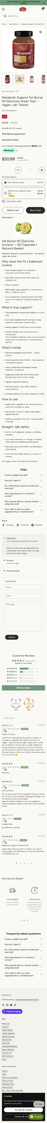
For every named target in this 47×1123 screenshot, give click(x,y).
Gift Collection (8, 1056)
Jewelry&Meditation (10, 1046)
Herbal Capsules (8, 1033)
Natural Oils (6, 1040)
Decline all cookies (23, 1116)
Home (4, 24)
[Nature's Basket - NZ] (23, 9)
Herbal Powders (8, 1036)
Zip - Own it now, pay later (12, 1090)
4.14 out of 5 (30, 661)
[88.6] (29, 703)
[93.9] (16, 703)
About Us (6, 1023)
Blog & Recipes (8, 1049)
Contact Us (6, 1053)
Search (5, 1071)
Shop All (5, 1027)
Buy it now (35, 210)
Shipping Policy (8, 1084)
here (8, 461)
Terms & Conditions (10, 1077)
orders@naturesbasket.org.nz (27, 999)
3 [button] (24, 863)
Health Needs (7, 1030)
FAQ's (4, 1074)
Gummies (6, 1043)
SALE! (4, 1059)
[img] (7, 725)
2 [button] (20, 863)
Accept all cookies (23, 1110)
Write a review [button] (24, 687)
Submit (11, 637)
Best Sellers (13, 24)
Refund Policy (7, 1087)
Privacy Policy (7, 1081)
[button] (7, 128)
